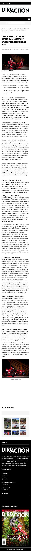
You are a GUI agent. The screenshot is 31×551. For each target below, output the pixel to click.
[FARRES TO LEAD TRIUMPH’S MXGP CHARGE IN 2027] (15, 421)
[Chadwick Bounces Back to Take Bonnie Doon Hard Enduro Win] (7, 421)
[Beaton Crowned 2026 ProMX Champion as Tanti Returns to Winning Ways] (15, 432)
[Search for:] (15, 23)
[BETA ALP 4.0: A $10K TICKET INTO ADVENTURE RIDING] (15, 426)
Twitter (5, 477)
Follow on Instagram (16, 501)
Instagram (5, 475)
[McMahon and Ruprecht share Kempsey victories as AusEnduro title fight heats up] (7, 426)
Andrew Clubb (14, 49)
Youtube (5, 479)
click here (5, 484)
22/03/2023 (6, 49)
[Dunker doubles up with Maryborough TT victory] (7, 432)
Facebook (5, 473)
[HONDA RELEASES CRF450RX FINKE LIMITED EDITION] (23, 426)
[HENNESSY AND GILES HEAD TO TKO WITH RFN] (23, 421)
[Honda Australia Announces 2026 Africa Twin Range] (23, 432)
